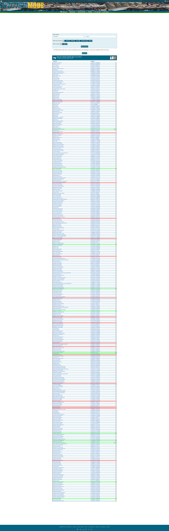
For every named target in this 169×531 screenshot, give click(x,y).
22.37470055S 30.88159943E (95, 302)
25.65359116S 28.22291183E (95, 496)
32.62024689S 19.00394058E (95, 162)
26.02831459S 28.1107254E (95, 328)
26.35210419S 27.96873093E (95, 437)
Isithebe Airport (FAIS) (57, 256)
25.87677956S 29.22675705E (95, 492)
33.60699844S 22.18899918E (95, 351)
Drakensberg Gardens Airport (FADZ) (59, 177)
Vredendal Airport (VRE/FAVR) (58, 474)
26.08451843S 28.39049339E (95, 360)
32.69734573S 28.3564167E (95, 264)
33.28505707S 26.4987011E (95, 215)
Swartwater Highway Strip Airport (58, 434)
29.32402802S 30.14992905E (95, 418)
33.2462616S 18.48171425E (95, 423)
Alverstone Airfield (56, 78)
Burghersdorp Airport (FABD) (58, 145)
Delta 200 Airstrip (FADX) (57, 173)
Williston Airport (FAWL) (57, 487)
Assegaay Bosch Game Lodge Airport (59, 88)
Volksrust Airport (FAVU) (57, 472)
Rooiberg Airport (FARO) (57, 403)
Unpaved (77, 40)
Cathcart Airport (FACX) (57, 158)
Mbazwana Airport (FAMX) (57, 322)
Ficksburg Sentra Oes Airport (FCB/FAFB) (60, 199)
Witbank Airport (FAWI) (57, 491)
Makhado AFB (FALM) (57, 310)
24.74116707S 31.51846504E (95, 84)
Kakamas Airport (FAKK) (57, 263)
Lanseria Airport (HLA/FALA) (58, 289)
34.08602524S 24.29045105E (95, 447)
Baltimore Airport (56, 97)
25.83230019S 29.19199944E (95, 491)
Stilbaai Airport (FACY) (57, 430)
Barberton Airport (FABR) (57, 99)
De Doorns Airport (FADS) (57, 170)
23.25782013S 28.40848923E (95, 97)
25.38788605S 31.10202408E (95, 283)
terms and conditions (80, 526)
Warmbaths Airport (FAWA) (57, 479)
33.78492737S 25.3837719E (95, 452)
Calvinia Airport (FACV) (57, 148)
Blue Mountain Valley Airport (58, 131)
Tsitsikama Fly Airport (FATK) (58, 447)
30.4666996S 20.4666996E (95, 137)
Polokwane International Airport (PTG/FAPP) (60, 373)
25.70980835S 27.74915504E (95, 141)
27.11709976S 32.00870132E (95, 253)
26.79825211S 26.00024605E (95, 350)
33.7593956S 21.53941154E (95, 88)
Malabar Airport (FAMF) (57, 313)
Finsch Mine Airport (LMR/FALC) (58, 200)
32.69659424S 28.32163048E (95, 142)
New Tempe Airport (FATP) (57, 338)
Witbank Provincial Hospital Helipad (59, 492)
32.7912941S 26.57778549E (95, 202)
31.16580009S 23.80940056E (95, 467)
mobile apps (103, 526)
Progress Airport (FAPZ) (57, 389)
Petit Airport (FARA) (56, 360)
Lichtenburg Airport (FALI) (57, 290)
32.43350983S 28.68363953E (95, 274)
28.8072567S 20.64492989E (95, 263)
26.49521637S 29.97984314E (95, 194)
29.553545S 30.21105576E (95, 250)
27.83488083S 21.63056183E (95, 462)
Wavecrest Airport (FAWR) (57, 483)
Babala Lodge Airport (56, 93)
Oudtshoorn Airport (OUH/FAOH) (58, 351)
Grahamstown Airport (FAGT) (58, 215)
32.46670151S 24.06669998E (95, 62)
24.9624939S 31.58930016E (95, 420)
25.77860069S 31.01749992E (95, 100)
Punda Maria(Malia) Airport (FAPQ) (59, 391)
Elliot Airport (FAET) (56, 189)
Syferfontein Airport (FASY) (57, 435)
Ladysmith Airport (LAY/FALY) (58, 287)
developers (108, 526)
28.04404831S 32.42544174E (95, 347)
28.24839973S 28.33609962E (95, 118)
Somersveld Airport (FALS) (57, 423)
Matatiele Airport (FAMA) (57, 320)
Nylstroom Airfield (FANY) (57, 341)
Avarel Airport (55, 91)
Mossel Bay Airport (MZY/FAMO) (59, 333)
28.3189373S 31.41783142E (95, 454)
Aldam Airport (55, 69)
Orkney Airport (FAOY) (57, 346)
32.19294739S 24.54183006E (95, 214)
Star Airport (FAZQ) (56, 427)
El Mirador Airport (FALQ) (57, 188)
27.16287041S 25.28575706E (95, 414)
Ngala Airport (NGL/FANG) (57, 340)
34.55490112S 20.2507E (94, 352)
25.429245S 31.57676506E (95, 315)
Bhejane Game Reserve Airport (58, 120)
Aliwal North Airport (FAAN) (58, 71)
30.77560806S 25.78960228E (95, 466)
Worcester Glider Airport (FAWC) (58, 497)
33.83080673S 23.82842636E (95, 262)
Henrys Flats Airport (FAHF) (58, 237)
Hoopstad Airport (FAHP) (57, 249)
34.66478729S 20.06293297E (95, 388)
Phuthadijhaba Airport (56, 364)
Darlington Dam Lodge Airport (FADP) (59, 167)
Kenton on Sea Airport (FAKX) (58, 266)
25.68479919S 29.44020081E (95, 327)
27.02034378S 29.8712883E (95, 79)
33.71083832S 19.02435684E (95, 354)
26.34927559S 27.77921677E (95, 435)
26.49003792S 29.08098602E (95, 198)
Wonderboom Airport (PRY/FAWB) (59, 496)
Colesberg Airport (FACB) (57, 164)
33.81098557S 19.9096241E (95, 402)
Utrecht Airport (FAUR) (57, 458)
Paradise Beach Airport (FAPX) (58, 358)
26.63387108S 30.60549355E (95, 80)
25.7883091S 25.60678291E (95, 304)
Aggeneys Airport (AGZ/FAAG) (58, 68)
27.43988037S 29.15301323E (95, 473)
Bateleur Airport (55, 106)
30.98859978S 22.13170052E (95, 156)
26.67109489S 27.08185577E (95, 382)
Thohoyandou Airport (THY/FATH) (59, 442)
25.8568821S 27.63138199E (95, 131)
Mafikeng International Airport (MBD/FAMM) (60, 307)
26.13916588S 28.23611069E (95, 259)
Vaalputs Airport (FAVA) (57, 459)
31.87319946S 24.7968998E (95, 117)
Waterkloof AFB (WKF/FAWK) (58, 481)
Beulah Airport (55, 119)
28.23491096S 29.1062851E (95, 227)
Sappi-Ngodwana (56, 411)
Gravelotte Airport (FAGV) (57, 219)
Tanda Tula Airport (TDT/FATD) (58, 436)
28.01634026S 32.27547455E (95, 243)
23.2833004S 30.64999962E (95, 211)
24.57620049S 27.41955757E (95, 441)
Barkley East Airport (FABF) (57, 101)
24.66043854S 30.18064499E (95, 490)
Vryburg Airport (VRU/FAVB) (58, 475)
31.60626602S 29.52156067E (95, 379)
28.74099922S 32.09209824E (95, 397)
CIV (63, 43)
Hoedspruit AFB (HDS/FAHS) (58, 244)
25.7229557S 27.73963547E (95, 66)
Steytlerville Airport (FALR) (57, 429)
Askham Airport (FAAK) (57, 87)
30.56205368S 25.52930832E (95, 208)
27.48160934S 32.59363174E (95, 322)
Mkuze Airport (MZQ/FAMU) (58, 331)
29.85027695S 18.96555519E (95, 132)
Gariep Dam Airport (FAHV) (58, 208)
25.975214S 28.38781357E (95, 325)
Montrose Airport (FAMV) (57, 332)
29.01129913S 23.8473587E (95, 313)
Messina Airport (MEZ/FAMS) (58, 323)
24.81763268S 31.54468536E (95, 312)
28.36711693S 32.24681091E (95, 179)
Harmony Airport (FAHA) (57, 226)
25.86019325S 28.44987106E (95, 270)
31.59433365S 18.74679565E (95, 461)
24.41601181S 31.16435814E (95, 443)
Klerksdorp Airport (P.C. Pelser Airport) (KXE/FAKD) (62, 272)
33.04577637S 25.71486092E (95, 237)
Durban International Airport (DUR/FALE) (60, 181)
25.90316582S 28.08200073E (95, 65)
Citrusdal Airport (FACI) (57, 162)
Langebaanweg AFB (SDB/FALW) (58, 288)
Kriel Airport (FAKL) (56, 281)
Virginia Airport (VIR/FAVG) (58, 471)
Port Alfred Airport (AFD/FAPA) (58, 377)
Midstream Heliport (56, 329)
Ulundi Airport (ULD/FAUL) (58, 454)
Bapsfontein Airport (56, 98)
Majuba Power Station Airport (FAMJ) (59, 309)
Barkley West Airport (56, 103)
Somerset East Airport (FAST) (58, 422)
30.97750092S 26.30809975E (95, 145)
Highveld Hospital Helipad (57, 239)
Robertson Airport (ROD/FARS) (58, 402)
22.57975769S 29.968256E (95, 91)
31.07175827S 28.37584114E (95, 301)
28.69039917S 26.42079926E (95, 136)
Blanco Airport (55, 126)
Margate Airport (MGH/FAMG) (58, 319)
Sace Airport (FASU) (56, 407)
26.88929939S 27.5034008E (95, 359)
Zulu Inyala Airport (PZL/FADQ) (58, 500)
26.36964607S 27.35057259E (95, 155)
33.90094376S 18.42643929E (95, 151)
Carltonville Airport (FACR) (57, 155)
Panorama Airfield (56, 357)
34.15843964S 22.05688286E (95, 333)
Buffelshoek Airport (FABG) (57, 143)
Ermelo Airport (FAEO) (57, 194)
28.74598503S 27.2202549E (95, 85)
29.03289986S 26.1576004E (95, 338)
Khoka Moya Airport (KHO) (57, 268)
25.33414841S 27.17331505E (95, 369)
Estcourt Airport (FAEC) (57, 196)
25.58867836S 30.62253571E (95, 411)
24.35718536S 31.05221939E (95, 244)
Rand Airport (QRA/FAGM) (57, 395)
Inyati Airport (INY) (56, 255)
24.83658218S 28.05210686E (95, 300)
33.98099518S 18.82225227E (95, 428)
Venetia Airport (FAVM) (57, 464)
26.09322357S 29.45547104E (95, 277)
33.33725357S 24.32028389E (95, 429)
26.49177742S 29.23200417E (95, 239)
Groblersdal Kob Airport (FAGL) (58, 221)
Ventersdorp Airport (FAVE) (57, 465)
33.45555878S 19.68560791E (95, 170)
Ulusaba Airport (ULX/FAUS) (58, 455)
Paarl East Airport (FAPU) (57, 354)
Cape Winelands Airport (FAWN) (58, 154)
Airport (67, 40)
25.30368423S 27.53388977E (95, 111)
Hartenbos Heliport (56, 228)
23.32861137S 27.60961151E (95, 93)
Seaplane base (84, 40)
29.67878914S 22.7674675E (95, 385)
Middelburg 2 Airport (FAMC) (58, 326)
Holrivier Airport (56, 247)
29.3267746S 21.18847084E (95, 265)
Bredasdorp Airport (56, 138)
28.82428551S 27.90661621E (95, 199)
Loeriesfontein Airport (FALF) (58, 294)
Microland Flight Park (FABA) (58, 325)
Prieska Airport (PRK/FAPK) (58, 385)
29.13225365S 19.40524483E (95, 372)
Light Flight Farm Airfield (57, 291)
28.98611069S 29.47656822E (95, 188)
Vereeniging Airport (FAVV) (57, 468)
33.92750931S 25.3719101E (95, 389)
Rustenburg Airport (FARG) (57, 404)
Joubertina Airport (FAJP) (57, 262)
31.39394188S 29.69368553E (95, 308)
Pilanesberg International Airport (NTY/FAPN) (60, 369)
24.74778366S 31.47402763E (95, 295)
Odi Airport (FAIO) (56, 342)
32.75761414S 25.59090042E (95, 422)
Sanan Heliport (55, 410)
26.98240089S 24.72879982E (95, 475)
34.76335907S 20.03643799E (95, 81)
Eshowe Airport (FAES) (57, 195)
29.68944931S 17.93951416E (95, 424)
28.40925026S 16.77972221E (95, 94)
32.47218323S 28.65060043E (95, 321)
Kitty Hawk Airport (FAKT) (57, 270)
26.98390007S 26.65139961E (95, 346)
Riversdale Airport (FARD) (57, 399)
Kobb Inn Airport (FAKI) (57, 274)
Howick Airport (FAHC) (57, 250)
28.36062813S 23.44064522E (95, 200)
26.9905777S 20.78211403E (95, 87)
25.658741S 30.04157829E (95, 112)
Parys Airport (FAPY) (56, 359)
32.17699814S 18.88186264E (95, 163)
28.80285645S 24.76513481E (95, 269)
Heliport (90, 40)
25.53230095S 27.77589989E (95, 139)
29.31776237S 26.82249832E (95, 439)
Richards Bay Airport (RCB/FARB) (59, 397)
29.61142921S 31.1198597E (95, 181)
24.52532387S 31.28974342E (95, 436)
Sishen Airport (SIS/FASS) (57, 417)
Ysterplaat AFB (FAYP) (57, 498)
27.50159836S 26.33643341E (95, 82)
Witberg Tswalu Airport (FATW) (58, 493)
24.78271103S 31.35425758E (95, 455)
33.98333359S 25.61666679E (95, 378)
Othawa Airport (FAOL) (57, 348)
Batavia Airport (55, 105)
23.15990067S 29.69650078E (95, 310)
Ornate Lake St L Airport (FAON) (58, 347)
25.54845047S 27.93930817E (95, 342)
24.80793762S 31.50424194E (95, 314)
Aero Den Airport (56, 66)
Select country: (56, 34)
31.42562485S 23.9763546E (95, 398)
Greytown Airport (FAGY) (57, 220)
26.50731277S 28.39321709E (95, 231)
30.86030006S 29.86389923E (95, 123)
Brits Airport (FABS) (56, 139)
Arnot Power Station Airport (57, 86)
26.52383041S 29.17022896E (95, 415)
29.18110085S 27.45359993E (95, 285)
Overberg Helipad (56, 353)
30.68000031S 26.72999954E (95, 71)
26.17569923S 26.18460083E (95, 290)
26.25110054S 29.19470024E (95, 281)
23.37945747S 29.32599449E (95, 174)
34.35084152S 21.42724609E (95, 430)
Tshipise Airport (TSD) (57, 446)
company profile (91, 526)
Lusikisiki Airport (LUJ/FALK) (58, 297)
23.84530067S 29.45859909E (95, 373)
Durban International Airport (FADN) (59, 182)
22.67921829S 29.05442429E (95, 73)
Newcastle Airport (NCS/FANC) (58, 339)
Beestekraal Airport (56, 111)
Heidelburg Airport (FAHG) (57, 231)
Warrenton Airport (56, 480)
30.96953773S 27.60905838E (95, 101)
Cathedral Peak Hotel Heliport (58, 160)
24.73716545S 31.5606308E (95, 213)
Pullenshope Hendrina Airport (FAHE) (59, 390)
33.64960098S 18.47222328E (95, 173)
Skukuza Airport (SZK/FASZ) (58, 420)
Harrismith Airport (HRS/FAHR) (58, 227)
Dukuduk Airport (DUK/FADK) (58, 179)
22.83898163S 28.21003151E (95, 434)
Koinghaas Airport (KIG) (57, 276)
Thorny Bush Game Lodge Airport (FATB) (60, 443)
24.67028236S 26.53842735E (95, 105)
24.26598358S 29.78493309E (95, 344)
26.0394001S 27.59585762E (95, 345)
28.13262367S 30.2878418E (95, 107)
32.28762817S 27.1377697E (95, 158)
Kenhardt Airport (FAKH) (57, 265)
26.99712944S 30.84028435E (95, 365)
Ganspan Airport (56, 207)
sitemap (74, 526)
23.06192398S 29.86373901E (95, 296)
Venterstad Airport (56, 466)
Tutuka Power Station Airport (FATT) (59, 448)
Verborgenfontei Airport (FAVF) (58, 467)
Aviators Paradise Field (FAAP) (58, 92)
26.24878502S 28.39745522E (95, 426)
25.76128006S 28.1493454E (95, 384)
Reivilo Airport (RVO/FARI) (57, 396)
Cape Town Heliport (56, 151)
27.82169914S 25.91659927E (95, 249)
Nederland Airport (56, 335)
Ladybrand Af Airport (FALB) (58, 285)
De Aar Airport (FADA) (57, 169)
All (63, 40)
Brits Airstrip (55, 141)
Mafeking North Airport (57, 304)
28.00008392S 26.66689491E (95, 484)
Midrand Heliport (56, 328)
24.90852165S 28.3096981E (95, 479)
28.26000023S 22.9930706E (95, 445)
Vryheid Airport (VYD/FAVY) (58, 477)
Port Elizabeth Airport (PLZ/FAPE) (58, 378)
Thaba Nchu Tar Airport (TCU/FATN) (59, 439)
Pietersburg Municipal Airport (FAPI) (59, 367)
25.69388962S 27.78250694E (95, 92)
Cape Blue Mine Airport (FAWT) (58, 150)
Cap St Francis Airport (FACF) (58, 149)
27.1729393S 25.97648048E (95, 494)
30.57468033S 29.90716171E (95, 225)
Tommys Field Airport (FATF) (58, 445)
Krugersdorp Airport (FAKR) (58, 284)
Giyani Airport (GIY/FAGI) (57, 211)
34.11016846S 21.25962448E (95, 399)
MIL (66, 43)
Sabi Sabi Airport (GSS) (57, 405)
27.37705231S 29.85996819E (95, 472)
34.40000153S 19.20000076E (95, 238)
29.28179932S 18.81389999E (95, 68)
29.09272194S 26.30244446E (95, 129)
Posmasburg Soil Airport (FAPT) (58, 380)
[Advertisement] (84, 23)
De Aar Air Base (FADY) (57, 168)
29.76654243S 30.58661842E (95, 291)
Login (167, 1)
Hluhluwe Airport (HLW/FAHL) (58, 243)
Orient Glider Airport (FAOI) (58, 345)
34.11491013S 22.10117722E (95, 228)
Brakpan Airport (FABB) (57, 135)
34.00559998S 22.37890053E (95, 209)
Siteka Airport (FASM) (57, 418)
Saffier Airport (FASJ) (56, 408)
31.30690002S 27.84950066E (95, 189)
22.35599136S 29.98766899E (95, 323)
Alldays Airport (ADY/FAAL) (58, 73)
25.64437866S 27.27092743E (95, 404)
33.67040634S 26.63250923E (95, 266)
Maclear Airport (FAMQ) (57, 301)
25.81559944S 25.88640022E (95, 421)
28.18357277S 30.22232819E (95, 180)
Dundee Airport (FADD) (57, 180)
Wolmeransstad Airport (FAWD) (58, 494)
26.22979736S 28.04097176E (95, 410)
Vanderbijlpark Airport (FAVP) (58, 460)
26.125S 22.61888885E (94, 104)
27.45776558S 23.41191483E (95, 258)
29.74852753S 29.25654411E (95, 177)
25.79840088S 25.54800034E (95, 307)
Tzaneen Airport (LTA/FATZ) (58, 449)
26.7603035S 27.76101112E (95, 408)
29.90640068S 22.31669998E (95, 72)
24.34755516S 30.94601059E (95, 245)
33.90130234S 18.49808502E (95, 498)
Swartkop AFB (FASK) (57, 433)
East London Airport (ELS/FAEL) (58, 186)
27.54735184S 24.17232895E (95, 396)
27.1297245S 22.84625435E (95, 124)
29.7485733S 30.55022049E (95, 192)
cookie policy (98, 526)
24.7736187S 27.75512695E (95, 403)
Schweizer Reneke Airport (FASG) (58, 414)
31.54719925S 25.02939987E (95, 326)
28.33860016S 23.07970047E (95, 380)
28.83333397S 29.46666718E (95, 212)
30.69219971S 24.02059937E (95, 169)
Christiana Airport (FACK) (57, 161)
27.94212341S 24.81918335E (95, 207)
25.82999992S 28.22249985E (95, 481)
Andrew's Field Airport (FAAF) (58, 81)
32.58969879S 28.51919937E (95, 483)
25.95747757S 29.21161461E (95, 407)
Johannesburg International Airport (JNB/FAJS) (60, 259)
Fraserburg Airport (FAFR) (57, 205)
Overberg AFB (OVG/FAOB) (58, 352)
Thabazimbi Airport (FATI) (57, 441)
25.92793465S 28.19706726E (95, 329)
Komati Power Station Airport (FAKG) (59, 277)
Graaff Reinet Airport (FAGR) (58, 214)
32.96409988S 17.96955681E (95, 409)
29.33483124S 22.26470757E (95, 150)
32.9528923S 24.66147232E (95, 257)
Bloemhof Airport (56, 130)
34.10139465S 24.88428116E (95, 358)
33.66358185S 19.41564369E (95, 497)
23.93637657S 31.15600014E (95, 236)
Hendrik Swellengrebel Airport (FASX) (59, 234)
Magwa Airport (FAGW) (57, 308)
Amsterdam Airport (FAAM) (57, 80)
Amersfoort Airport (56, 79)
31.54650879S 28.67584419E (95, 334)
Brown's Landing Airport (57, 142)
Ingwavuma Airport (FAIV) (57, 253)
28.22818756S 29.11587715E (95, 67)
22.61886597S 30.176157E (95, 446)
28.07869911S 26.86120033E (95, 226)
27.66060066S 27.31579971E (95, 282)
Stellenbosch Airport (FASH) (58, 428)
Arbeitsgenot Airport (56, 85)
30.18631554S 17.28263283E (95, 276)
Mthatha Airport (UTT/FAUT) (58, 334)
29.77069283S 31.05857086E (95, 471)
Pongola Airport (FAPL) (57, 376)
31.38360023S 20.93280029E (95, 487)
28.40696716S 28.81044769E (95, 364)
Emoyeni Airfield (56, 192)
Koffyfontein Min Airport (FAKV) (58, 275)
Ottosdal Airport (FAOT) (57, 350)
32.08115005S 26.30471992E (95, 126)
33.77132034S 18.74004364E (95, 154)
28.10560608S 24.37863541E (95, 113)
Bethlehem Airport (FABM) (57, 118)
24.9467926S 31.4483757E (95, 405)
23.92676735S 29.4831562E (95, 367)
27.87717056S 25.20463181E (95, 161)
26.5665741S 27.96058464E (95, 468)
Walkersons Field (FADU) (57, 478)
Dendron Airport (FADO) (57, 174)
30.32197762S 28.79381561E (95, 320)
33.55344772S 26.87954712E (95, 377)
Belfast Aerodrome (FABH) (57, 112)
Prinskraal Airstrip (56, 388)
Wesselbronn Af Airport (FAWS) (58, 486)
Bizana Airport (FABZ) (57, 123)
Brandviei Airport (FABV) (57, 137)
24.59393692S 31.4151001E (95, 268)
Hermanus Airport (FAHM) (57, 238)
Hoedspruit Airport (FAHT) (57, 245)
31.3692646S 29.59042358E (95, 297)
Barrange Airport (56, 104)
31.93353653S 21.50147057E (95, 205)
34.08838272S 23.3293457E (95, 371)
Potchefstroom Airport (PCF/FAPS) (59, 382)
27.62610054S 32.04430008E (95, 331)
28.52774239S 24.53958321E (95, 103)
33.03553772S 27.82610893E (95, 186)
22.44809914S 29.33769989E (95, 464)
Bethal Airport (55, 116)
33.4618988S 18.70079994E (95, 316)
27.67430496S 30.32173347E (95, 458)
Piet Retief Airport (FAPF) (57, 365)
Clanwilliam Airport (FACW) (58, 163)
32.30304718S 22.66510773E (95, 110)
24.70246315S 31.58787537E (95, 143)
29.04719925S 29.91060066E (95, 196)
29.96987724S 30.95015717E (95, 182)
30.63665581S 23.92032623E (95, 168)
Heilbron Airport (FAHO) (57, 232)
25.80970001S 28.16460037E (95, 433)
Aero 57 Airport (55, 65)
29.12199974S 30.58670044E (95, 220)
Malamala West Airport (57, 314)
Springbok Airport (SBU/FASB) (58, 424)
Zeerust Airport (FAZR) (57, 499)
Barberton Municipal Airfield (57, 100)
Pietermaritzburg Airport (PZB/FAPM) (59, 366)
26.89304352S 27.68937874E (95, 427)
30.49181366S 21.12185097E (95, 201)
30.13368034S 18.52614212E (95, 459)
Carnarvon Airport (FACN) (57, 156)
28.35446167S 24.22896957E (95, 453)
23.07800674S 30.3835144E (95, 442)
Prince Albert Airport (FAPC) (58, 386)
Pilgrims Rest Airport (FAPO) (58, 370)
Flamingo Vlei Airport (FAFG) (58, 201)
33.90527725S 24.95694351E (95, 119)
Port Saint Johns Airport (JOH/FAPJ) (59, 379)
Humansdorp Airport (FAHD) (58, 251)
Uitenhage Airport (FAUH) (57, 452)
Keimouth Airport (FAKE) (57, 264)
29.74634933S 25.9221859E (95, 187)
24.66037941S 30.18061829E (95, 332)
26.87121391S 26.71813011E (95, 272)
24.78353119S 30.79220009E (95, 370)
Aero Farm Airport (56, 67)
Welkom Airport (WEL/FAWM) (58, 484)
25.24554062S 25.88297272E (95, 293)
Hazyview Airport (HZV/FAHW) (58, 230)
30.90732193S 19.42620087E (95, 294)
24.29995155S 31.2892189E (95, 335)
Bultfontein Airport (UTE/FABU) (58, 144)
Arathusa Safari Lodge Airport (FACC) (59, 84)
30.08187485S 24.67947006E (95, 361)
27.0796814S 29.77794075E (95, 309)
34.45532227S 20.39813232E (95, 353)
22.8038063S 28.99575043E (95, 74)
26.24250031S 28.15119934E (95, 395)
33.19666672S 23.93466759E (95, 120)
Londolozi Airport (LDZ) (57, 295)
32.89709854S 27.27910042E (95, 122)
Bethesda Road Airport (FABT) (58, 117)
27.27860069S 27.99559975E (95, 232)
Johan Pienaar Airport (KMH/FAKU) (59, 258)
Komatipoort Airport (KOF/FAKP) (58, 278)
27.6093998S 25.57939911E (95, 130)
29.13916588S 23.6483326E (95, 106)
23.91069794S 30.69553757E (95, 219)
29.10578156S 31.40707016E (95, 256)
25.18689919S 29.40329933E (95, 221)
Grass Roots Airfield (56, 218)
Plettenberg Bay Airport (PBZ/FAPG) (59, 371)
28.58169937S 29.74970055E (95, 287)
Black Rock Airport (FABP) (57, 124)
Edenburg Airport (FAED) (57, 187)
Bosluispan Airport (56, 132)
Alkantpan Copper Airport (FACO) (58, 72)
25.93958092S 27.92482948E (95, 289)
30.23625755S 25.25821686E (95, 363)
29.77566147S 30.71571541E (95, 78)
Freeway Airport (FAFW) (57, 206)
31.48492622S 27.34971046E (95, 252)
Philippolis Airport (56, 363)
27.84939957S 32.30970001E (95, 500)
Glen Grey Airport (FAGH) (57, 212)
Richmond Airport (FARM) (57, 398)
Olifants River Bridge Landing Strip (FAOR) (60, 344)
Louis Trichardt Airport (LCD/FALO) (59, 296)
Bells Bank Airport (56, 113)
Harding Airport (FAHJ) (57, 225)
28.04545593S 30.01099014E (95, 183)
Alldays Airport (55, 74)
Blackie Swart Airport (56, 125)
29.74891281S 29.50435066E (95, 240)
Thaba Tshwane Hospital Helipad (58, 440)
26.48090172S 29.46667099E (95, 116)
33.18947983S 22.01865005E (95, 386)
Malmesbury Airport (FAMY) (58, 316)
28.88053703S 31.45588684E (95, 195)
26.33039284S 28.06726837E (95, 357)
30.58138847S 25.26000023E (95, 63)
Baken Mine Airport (56, 94)
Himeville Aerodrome (56, 240)
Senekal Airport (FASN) (57, 416)
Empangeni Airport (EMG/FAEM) (58, 193)
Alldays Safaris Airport (57, 75)
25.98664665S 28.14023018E (95, 217)
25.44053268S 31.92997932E (95, 278)
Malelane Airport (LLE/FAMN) (58, 315)
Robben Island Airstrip (56, 401)
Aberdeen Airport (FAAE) (57, 62)
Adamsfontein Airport (56, 63)
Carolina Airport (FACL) (57, 157)
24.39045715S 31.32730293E (95, 340)
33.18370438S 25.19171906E (95, 167)
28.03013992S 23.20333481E (95, 175)
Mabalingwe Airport (56, 300)
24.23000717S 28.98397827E (95, 383)
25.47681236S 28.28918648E (95, 206)
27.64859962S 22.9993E (94, 417)
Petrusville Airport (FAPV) (57, 361)
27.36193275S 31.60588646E (95, 376)
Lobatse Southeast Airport (57, 293)
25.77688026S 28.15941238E (95, 440)
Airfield (72, 40)
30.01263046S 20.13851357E (95, 224)
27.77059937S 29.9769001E (95, 339)
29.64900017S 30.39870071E (95, 366)
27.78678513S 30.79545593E (95, 477)
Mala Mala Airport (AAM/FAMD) (58, 312)
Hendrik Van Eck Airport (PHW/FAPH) (59, 236)
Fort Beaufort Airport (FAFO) (58, 202)
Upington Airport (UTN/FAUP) (58, 456)
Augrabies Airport (56, 90)
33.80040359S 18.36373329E (95, 401)
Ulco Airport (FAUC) (56, 453)
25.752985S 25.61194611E (95, 303)
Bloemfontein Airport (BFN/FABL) (58, 129)
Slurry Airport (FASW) (57, 421)
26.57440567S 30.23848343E (95, 246)
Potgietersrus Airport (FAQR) (58, 383)
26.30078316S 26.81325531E (95, 465)
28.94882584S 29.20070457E (95, 160)
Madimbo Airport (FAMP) (57, 302)
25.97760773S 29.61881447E (95, 390)
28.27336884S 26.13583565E (95, 144)
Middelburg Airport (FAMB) (57, 327)
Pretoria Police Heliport (57, 384)
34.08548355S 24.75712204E (95, 251)
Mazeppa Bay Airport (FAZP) (58, 321)
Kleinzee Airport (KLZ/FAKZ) (58, 271)
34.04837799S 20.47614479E (95, 234)
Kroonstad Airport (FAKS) (57, 282)
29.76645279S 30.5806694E (95, 218)
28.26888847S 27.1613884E (95, 69)
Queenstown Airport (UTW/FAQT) (58, 392)
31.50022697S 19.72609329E (95, 148)
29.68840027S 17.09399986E (95, 271)
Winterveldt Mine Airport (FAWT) (58, 490)
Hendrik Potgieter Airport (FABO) (58, 233)
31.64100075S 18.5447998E (95, 474)
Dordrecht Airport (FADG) (57, 176)
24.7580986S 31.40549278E (95, 348)
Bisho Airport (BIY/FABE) (57, 122)
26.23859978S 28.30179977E (95, 135)
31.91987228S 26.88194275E (95, 392)
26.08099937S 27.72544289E (95, 284)
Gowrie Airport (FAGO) (57, 213)
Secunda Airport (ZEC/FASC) (58, 415)
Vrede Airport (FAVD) (56, 473)
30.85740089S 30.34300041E (95, 319)
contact (86, 526)
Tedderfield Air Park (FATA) (57, 437)
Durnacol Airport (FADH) (57, 183)
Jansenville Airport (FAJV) (57, 257)
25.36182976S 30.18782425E (95, 478)
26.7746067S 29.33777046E (95, 448)
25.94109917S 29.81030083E (95, 86)
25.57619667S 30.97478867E (95, 125)
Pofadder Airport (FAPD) (57, 372)
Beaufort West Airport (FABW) (58, 110)
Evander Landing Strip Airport (58, 198)
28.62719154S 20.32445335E (95, 90)
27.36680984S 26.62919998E (95, 233)
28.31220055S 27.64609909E (95, 416)
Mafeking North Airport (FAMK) (58, 303)
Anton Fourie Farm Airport (57, 82)
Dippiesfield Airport (56, 175)
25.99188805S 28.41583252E (95, 98)
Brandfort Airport (56, 136)
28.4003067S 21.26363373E (95, 456)
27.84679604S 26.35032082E (95, 486)
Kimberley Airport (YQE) (57, 269)
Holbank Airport (55, 246)
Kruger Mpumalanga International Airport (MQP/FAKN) (62, 283)
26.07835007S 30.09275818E (95, 157)
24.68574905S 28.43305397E (95, 341)
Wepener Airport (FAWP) (57, 485)
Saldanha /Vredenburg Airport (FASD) (59, 409)
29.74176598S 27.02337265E (95, 485)
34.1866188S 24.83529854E (95, 149)
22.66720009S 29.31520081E (95, 75)
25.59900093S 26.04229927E (95, 499)
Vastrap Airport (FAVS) (57, 462)
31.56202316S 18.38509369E (95, 247)
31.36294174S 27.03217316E (95, 176)
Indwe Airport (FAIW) (56, 252)
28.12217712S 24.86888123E (95, 480)
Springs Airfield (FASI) (57, 426)
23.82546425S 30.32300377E (95, 449)
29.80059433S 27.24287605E (95, 306)
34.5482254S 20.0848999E (95, 138)
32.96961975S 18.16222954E (95, 288)
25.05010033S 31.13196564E (95, 230)
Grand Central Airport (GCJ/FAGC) (59, 217)
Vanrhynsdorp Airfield (56, 461)
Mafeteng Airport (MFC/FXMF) (58, 306)
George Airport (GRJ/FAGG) (58, 209)
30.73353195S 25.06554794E (95, 164)
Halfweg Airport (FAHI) (57, 224)
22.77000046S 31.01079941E (95, 391)
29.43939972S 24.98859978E (95, 275)
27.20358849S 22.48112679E (95, 493)
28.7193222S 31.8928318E (95, 193)
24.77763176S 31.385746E (95, 255)
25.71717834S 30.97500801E (95, 99)
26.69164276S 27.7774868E (95, 460)
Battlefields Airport (56, 107)
